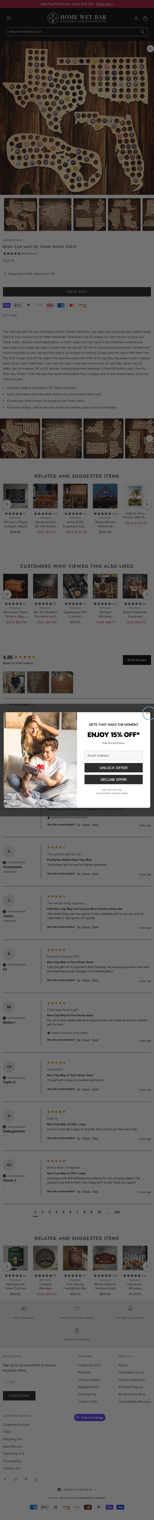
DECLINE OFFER (114, 779)
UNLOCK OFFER (114, 767)
